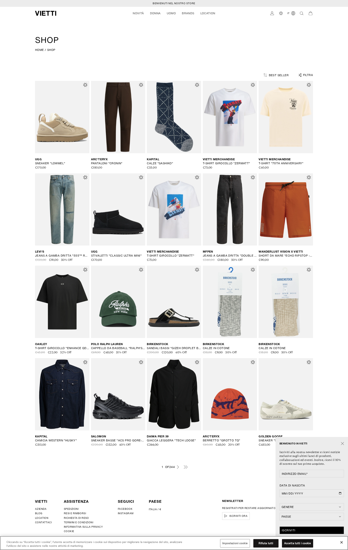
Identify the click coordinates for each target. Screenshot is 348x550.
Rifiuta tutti (266, 543)
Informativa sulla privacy (83, 526)
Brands (188, 13)
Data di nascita (292, 485)
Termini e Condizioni (78, 522)
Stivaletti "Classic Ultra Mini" (116, 256)
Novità (138, 13)
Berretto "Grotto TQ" (221, 440)
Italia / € (155, 509)
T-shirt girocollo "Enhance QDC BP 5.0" (62, 348)
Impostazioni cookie (235, 543)
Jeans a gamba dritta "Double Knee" (230, 256)
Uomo (171, 13)
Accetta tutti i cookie (297, 543)
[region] (174, 543)
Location (41, 518)
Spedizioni (71, 509)
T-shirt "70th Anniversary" (281, 163)
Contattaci (43, 522)
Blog (38, 513)
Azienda (41, 509)
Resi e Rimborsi (75, 513)
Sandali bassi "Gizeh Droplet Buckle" (174, 348)
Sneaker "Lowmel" (50, 163)
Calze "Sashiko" (160, 163)
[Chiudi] (342, 443)
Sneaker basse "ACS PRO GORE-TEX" (118, 440)
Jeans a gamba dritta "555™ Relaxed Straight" (62, 256)
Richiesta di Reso (76, 518)
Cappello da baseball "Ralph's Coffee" (118, 348)
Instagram (126, 513)
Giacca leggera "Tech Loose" (171, 440)
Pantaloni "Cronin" (106, 163)
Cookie (69, 531)
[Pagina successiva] (177, 467)
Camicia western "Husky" (56, 440)
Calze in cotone (216, 348)
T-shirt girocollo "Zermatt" (226, 163)
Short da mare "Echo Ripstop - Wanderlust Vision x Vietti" (286, 256)
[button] (138, 13)
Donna (155, 13)
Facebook (125, 509)
